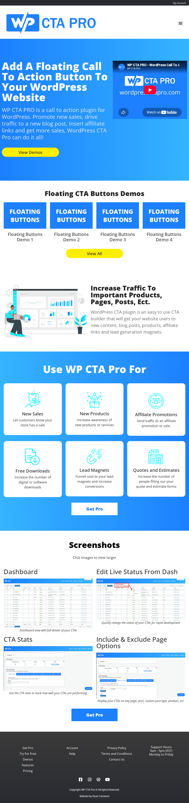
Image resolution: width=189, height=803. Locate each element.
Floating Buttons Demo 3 (117, 237)
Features (28, 765)
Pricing (28, 771)
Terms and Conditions (116, 754)
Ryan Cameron (100, 796)
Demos (28, 759)
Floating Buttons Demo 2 (71, 237)
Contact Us (116, 759)
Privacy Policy (116, 748)
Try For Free (28, 754)
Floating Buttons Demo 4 (164, 237)
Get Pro (28, 748)
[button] (180, 23)
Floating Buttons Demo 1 (25, 237)
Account (72, 748)
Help (72, 754)
